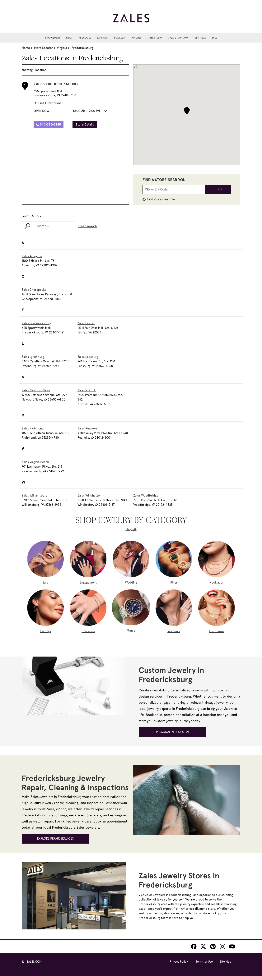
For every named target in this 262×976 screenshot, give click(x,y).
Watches (136, 37)
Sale (214, 37)
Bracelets (119, 37)
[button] (70, 112)
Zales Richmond (33, 428)
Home (26, 48)
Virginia (62, 48)
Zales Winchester (89, 495)
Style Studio (154, 37)
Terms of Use (204, 961)
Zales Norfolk (86, 390)
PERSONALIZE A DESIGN (172, 732)
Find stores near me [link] (161, 199)
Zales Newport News (36, 390)
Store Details (85, 124)
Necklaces (85, 37)
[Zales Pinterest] (212, 946)
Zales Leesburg (87, 357)
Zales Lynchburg (33, 357)
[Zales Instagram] (222, 946)
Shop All (131, 529)
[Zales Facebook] (193, 946)
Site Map (225, 961)
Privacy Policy (179, 961)
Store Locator (43, 48)
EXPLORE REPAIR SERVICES (55, 838)
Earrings (102, 37)
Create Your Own (178, 37)
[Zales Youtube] (232, 946)
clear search (87, 226)
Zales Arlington (32, 256)
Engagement (52, 37)
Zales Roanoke (87, 428)
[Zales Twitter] (203, 946)
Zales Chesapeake (34, 289)
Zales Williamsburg (34, 495)
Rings (69, 37)
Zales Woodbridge (145, 495)
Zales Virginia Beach (35, 462)
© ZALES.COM (32, 961)
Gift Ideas (200, 37)
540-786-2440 (50, 124)
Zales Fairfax (86, 323)
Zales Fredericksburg (36, 323)
